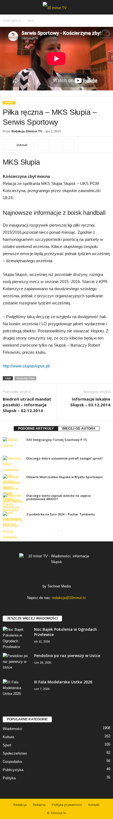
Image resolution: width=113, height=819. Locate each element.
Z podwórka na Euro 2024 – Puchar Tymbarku (60, 514)
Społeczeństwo (15, 753)
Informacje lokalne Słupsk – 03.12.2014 (90, 401)
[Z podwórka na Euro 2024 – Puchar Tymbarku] (13, 526)
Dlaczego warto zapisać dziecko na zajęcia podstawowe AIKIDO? (58, 497)
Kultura (8, 737)
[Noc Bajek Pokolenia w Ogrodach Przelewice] (16, 638)
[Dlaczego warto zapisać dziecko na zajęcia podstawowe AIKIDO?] (13, 510)
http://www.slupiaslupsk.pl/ (26, 366)
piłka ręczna (25, 378)
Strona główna (12, 20)
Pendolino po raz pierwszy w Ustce (67, 655)
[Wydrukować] (55, 144)
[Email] (68, 144)
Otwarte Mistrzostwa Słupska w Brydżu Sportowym (64, 477)
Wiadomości (12, 729)
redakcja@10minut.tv (69, 598)
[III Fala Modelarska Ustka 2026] (16, 689)
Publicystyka (13, 770)
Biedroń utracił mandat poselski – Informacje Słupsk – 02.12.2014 (27, 404)
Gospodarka (12, 762)
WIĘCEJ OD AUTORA (78, 428)
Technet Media (59, 586)
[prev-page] (53, 533)
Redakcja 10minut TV (27, 131)
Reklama (39, 805)
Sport (9, 102)
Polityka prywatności (67, 805)
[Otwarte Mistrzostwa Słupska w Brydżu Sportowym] (13, 488)
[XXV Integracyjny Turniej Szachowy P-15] (13, 444)
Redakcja (20, 805)
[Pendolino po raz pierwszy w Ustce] (16, 663)
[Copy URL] (43, 144)
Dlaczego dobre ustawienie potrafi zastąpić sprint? (64, 458)
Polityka (9, 778)
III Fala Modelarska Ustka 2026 (63, 681)
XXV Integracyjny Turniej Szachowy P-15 (56, 440)
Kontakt (94, 805)
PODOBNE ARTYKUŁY (36, 428)
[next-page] (60, 533)
